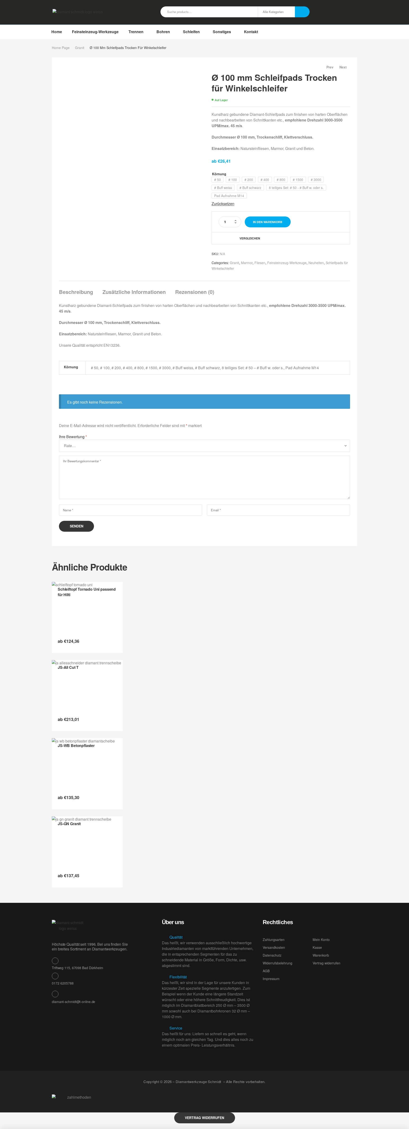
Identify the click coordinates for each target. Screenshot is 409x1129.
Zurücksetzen (223, 204)
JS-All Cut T (68, 667)
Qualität (175, 937)
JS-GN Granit (69, 823)
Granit (79, 47)
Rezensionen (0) (194, 292)
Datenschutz (272, 955)
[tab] (78, 292)
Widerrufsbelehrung (277, 963)
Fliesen (259, 262)
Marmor (247, 262)
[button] (208, 937)
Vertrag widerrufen (326, 963)
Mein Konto (321, 939)
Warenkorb (321, 955)
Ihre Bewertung (73, 436)
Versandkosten (274, 947)
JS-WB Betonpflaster (76, 745)
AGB (266, 970)
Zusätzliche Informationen (134, 292)
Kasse (317, 947)
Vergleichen (250, 238)
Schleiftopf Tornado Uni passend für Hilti (87, 591)
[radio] (217, 179)
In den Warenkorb (267, 222)
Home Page (61, 47)
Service (175, 1028)
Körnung (219, 173)
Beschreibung (76, 292)
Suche (302, 11)
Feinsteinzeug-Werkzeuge (287, 262)
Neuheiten (316, 262)
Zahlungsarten (274, 939)
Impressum (271, 978)
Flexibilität (178, 977)
